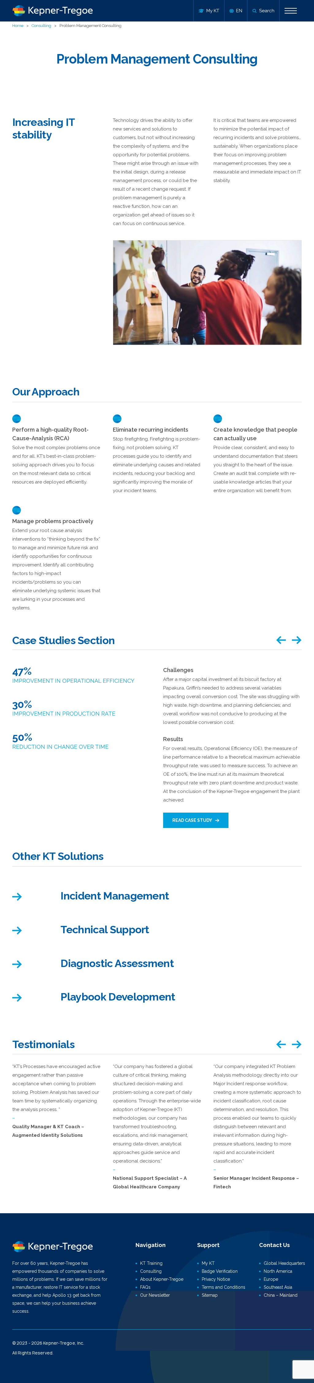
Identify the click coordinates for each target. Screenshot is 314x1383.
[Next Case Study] (297, 640)
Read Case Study (192, 820)
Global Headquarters (284, 1263)
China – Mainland (280, 1295)
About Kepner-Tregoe (161, 1279)
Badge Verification (220, 1271)
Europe (271, 1279)
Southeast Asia (278, 1287)
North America (278, 1271)
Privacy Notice (216, 1279)
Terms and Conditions (223, 1287)
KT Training (151, 1263)
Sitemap (210, 1295)
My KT (208, 1263)
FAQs (145, 1287)
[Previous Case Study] (281, 640)
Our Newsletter (155, 1295)
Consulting (41, 25)
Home (17, 25)
